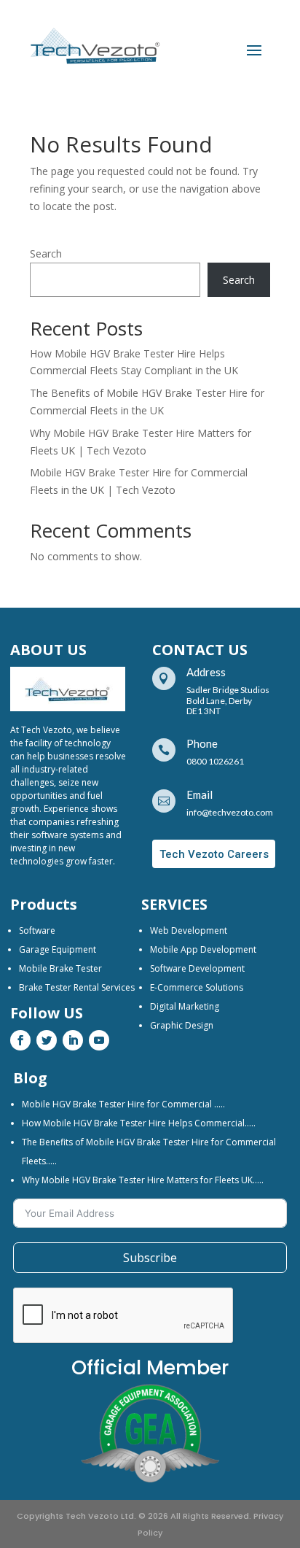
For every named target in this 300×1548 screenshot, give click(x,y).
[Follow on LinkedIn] (73, 1040)
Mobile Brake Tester (60, 968)
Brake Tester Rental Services (77, 987)
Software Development (197, 968)
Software (37, 930)
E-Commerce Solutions (196, 987)
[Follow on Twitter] (46, 1040)
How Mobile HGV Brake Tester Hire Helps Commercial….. (139, 1123)
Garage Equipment (57, 949)
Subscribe (150, 1258)
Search (46, 253)
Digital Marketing (184, 1006)
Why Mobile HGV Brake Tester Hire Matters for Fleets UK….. (143, 1180)
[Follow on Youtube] (99, 1040)
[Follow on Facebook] (20, 1040)
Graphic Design (181, 1025)
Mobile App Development (203, 949)
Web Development (188, 930)
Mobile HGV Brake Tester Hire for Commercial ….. (123, 1104)
